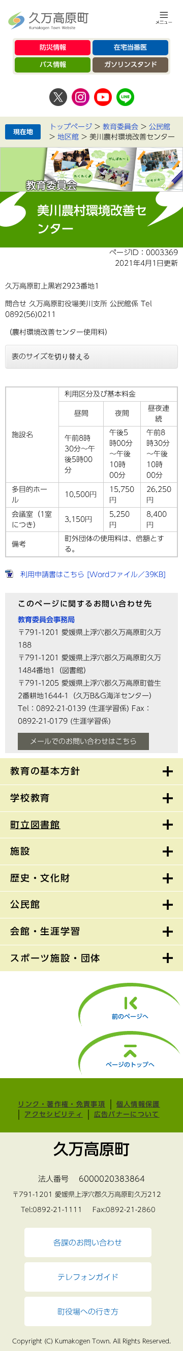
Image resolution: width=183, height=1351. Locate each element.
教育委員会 (120, 126)
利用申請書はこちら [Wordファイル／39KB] (93, 574)
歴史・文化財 (40, 877)
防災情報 (53, 47)
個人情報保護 (138, 1104)
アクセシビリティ (53, 1114)
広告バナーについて (127, 1114)
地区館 (68, 136)
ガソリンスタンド (130, 64)
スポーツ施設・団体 (55, 958)
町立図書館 (35, 824)
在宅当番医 (130, 47)
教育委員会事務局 (46, 619)
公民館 (159, 126)
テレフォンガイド (87, 1277)
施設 (20, 851)
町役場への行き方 (87, 1311)
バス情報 (53, 64)
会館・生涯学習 (45, 931)
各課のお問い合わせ (87, 1242)
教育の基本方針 (45, 770)
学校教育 (30, 797)
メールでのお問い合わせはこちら (83, 741)
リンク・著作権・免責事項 (61, 1104)
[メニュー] (163, 18)
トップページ (70, 126)
